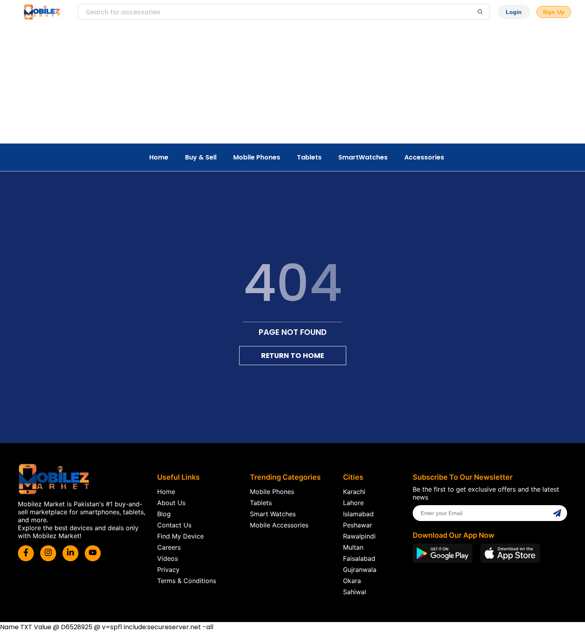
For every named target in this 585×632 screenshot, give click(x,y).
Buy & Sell (200, 157)
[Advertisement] (292, 83)
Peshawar (357, 525)
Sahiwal (354, 592)
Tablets (309, 157)
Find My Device (180, 536)
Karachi (354, 492)
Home (158, 157)
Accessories (424, 157)
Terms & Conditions (186, 581)
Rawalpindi (359, 536)
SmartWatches (363, 157)
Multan (353, 547)
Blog (164, 514)
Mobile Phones (256, 157)
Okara (352, 581)
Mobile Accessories (279, 525)
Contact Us (174, 525)
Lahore (353, 503)
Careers (169, 547)
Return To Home (292, 355)
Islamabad (358, 514)
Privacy (168, 570)
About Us (171, 503)
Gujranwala (359, 570)
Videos (167, 558)
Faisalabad (359, 558)
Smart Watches (273, 514)
